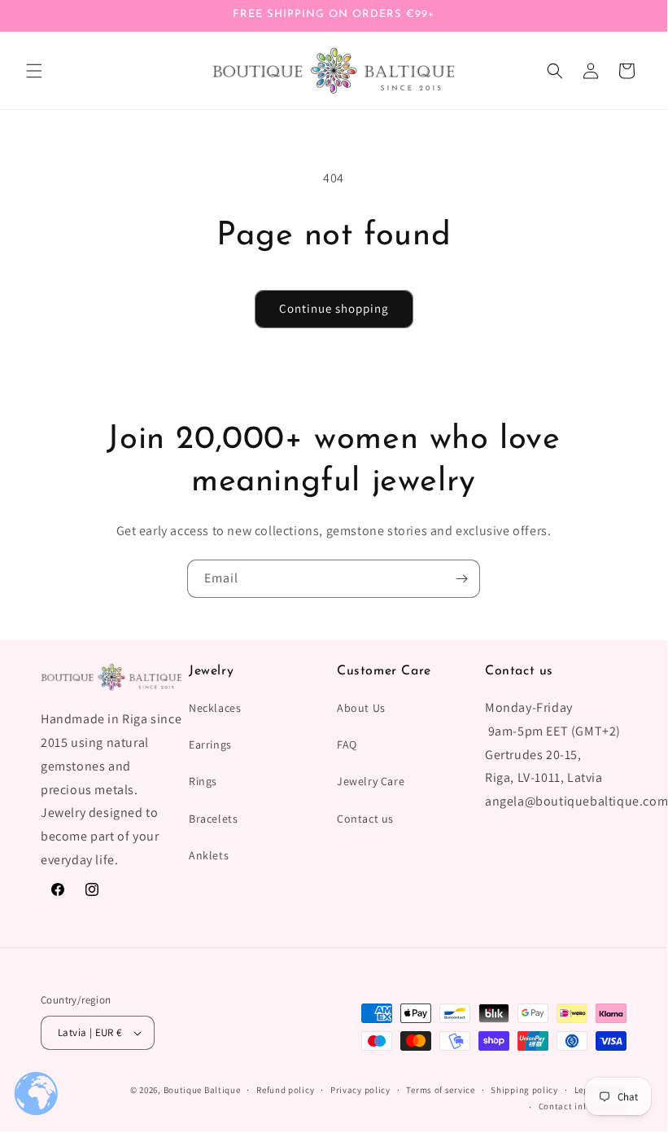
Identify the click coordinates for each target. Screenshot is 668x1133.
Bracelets (213, 818)
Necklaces (215, 707)
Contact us (365, 818)
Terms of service (440, 1090)
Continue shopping (334, 308)
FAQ (347, 744)
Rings (203, 781)
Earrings (210, 744)
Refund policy (285, 1090)
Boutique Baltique (202, 1090)
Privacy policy (360, 1090)
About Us (361, 707)
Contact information (583, 1106)
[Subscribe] (461, 579)
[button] (34, 71)
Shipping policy (524, 1090)
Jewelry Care (370, 781)
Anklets (209, 855)
